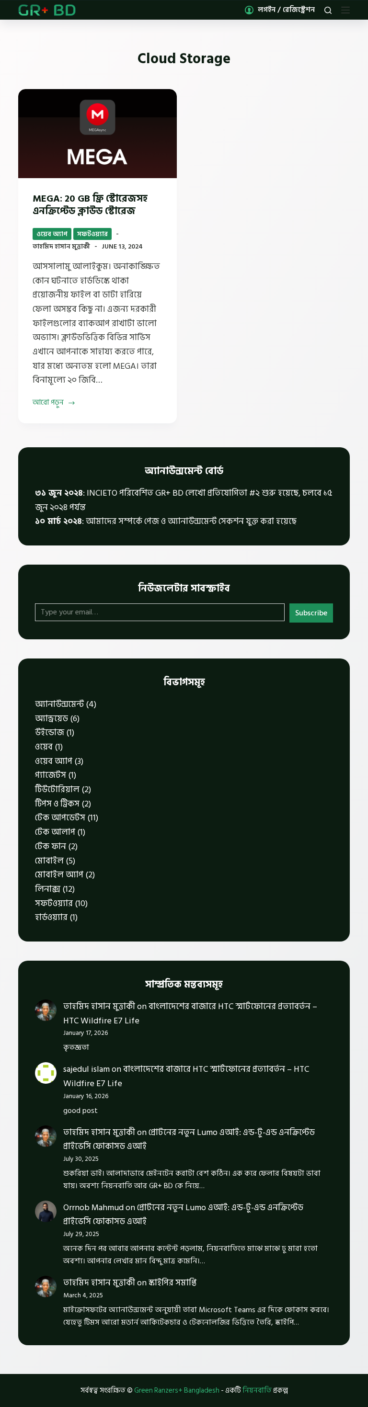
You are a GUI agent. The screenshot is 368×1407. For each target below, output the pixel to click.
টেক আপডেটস (60, 818)
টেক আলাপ (55, 832)
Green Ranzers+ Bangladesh (176, 1390)
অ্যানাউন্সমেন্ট (59, 704)
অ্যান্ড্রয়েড (51, 719)
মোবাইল (49, 861)
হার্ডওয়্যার (51, 917)
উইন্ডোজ (49, 732)
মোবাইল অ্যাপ (59, 875)
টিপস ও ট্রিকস (57, 804)
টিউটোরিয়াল (57, 789)
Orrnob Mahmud (93, 1207)
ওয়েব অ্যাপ (52, 233)
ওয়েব (44, 747)
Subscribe (311, 613)
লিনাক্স (47, 889)
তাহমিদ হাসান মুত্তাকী (99, 1006)
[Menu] (345, 10)
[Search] (328, 10)
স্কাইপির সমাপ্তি (172, 1283)
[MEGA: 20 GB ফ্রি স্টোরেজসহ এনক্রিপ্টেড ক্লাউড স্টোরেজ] (97, 133)
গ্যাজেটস (50, 775)
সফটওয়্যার (92, 233)
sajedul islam (86, 1069)
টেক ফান (50, 846)
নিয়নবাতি (257, 1390)
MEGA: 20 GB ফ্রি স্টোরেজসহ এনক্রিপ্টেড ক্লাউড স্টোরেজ (90, 205)
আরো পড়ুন (48, 403)
